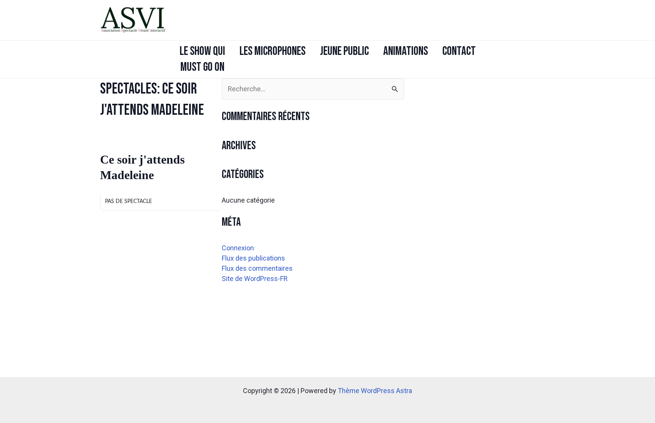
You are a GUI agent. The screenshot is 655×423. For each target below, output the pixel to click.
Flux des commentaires (257, 268)
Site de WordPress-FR (255, 279)
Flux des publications (253, 258)
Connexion (238, 248)
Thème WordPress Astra (375, 391)
